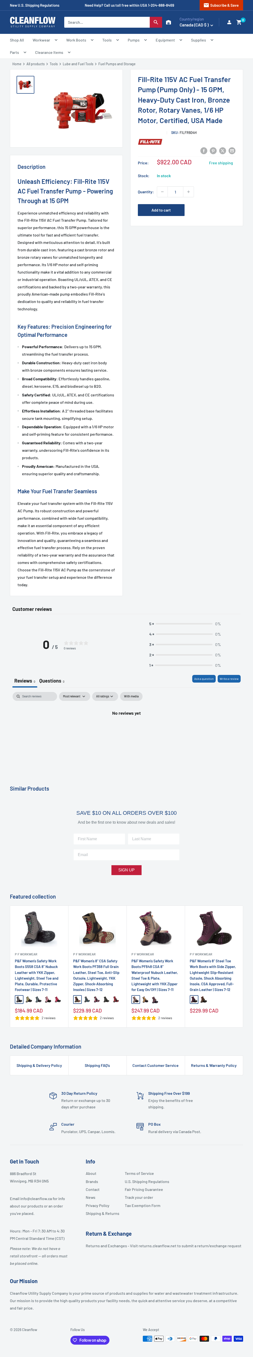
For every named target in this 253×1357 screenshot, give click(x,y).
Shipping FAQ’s (97, 1065)
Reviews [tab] (24, 681)
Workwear (41, 40)
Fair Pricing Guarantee (142, 1189)
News (90, 1197)
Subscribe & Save (221, 5)
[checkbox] (131, 696)
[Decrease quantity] (162, 192)
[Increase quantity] (188, 192)
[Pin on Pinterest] (213, 150)
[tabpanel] (126, 729)
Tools (107, 40)
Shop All (17, 40)
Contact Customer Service (155, 1065)
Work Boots (76, 40)
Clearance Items (49, 52)
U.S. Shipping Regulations (142, 1181)
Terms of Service (139, 1173)
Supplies (198, 40)
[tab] (51, 681)
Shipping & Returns (102, 1213)
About (91, 1173)
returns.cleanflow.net (157, 1245)
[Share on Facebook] (203, 150)
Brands (92, 1181)
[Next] (243, 966)
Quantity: (146, 191)
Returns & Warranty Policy (214, 1065)
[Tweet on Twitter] (222, 150)
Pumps (134, 40)
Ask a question (204, 678)
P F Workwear (26, 954)
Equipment (165, 40)
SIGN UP (126, 870)
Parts (14, 52)
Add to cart (161, 210)
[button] (239, 22)
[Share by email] (232, 150)
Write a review (229, 678)
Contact (93, 1189)
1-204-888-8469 (161, 5)
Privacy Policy (97, 1205)
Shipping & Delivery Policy (39, 1065)
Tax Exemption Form (142, 1205)
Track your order (139, 1197)
